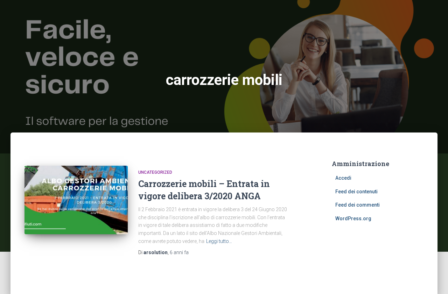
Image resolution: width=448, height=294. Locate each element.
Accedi (343, 178)
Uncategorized (155, 172)
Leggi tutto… (219, 241)
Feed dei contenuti (356, 191)
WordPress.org (353, 218)
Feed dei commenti (357, 205)
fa (179, 252)
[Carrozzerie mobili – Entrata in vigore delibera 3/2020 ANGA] (76, 200)
